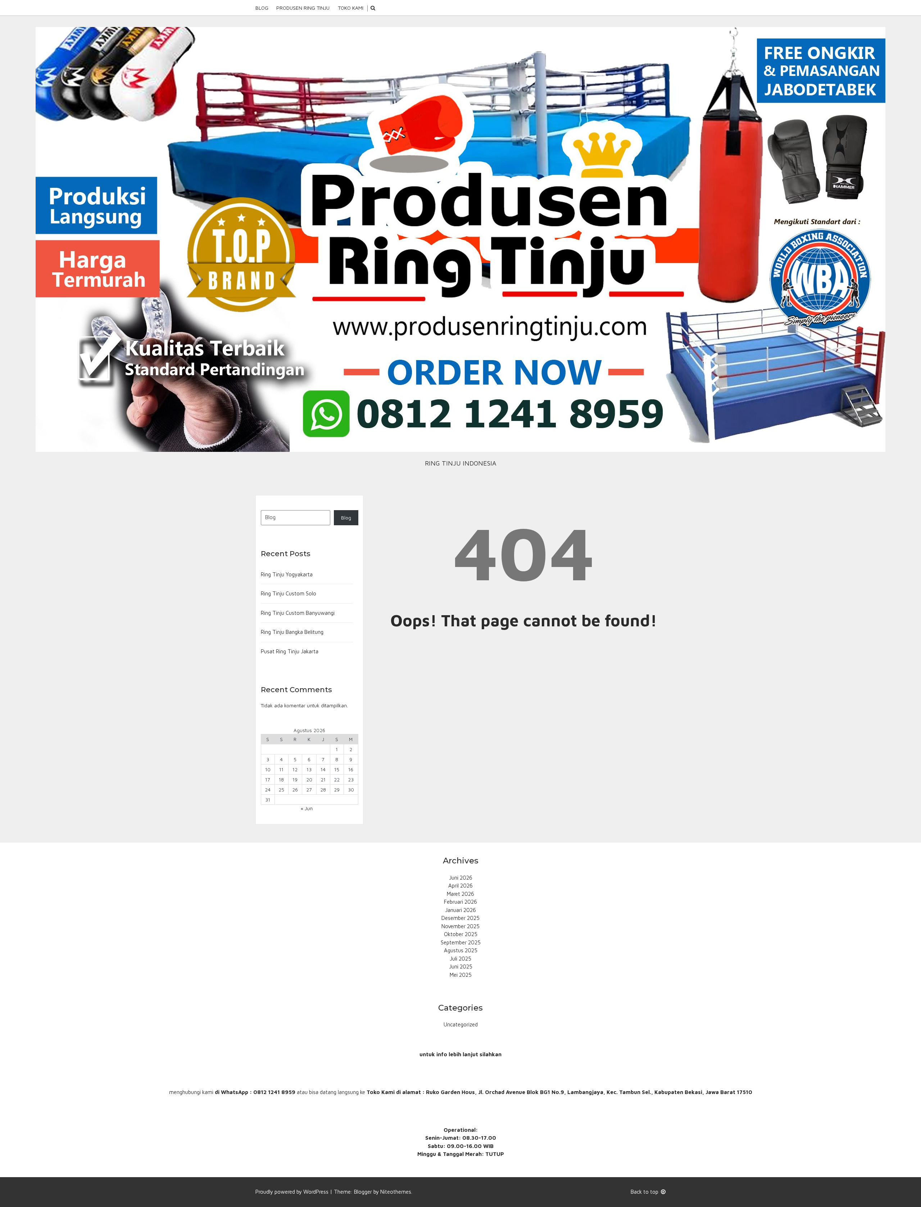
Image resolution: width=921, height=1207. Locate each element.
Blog (261, 8)
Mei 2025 (461, 975)
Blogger (363, 1192)
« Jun (307, 808)
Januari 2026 (460, 910)
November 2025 (460, 926)
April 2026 (460, 885)
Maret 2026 (460, 894)
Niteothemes (395, 1192)
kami (207, 1092)
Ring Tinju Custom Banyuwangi (298, 613)
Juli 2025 (460, 959)
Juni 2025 (460, 966)
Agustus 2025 (460, 950)
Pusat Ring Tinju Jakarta (289, 651)
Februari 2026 (460, 902)
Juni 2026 (460, 878)
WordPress (315, 1192)
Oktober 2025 (460, 934)
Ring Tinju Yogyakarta (287, 574)
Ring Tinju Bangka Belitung (292, 632)
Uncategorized (461, 1024)
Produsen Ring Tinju (303, 8)
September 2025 (461, 942)
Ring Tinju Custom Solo (288, 593)
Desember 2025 (460, 918)
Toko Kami (350, 8)
